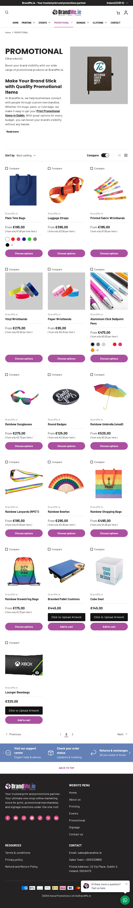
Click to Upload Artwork (66, 617)
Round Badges (57, 424)
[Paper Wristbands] (66, 291)
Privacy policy (14, 859)
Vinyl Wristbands (16, 319)
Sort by (10, 155)
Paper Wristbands (59, 319)
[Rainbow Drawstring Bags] (24, 571)
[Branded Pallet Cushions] (66, 571)
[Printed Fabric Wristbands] (109, 190)
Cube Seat (97, 599)
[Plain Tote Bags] (24, 190)
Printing (74, 806)
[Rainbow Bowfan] (66, 483)
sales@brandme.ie (90, 852)
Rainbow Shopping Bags (106, 511)
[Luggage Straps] (66, 190)
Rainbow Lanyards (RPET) (22, 511)
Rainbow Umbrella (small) (106, 424)
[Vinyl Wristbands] (24, 291)
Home (15, 22)
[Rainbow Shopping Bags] (109, 483)
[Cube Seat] (109, 571)
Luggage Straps (58, 218)
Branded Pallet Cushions (64, 599)
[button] (118, 12)
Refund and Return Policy (21, 866)
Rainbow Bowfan (59, 511)
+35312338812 (93, 859)
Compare (93, 155)
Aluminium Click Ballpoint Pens (107, 321)
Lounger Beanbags (17, 692)
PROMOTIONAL (21, 32)
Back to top (66, 767)
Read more (12, 131)
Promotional (77, 820)
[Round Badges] (66, 396)
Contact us (76, 834)
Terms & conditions (17, 852)
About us (75, 799)
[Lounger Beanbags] (24, 664)
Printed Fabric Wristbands (107, 218)
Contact (115, 22)
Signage (74, 827)
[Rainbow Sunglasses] (24, 396)
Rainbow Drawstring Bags (22, 599)
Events (73, 813)
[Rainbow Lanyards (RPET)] (24, 483)
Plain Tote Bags (15, 218)
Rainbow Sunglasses (18, 424)
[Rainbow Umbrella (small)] (109, 396)
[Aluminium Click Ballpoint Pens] (109, 291)
